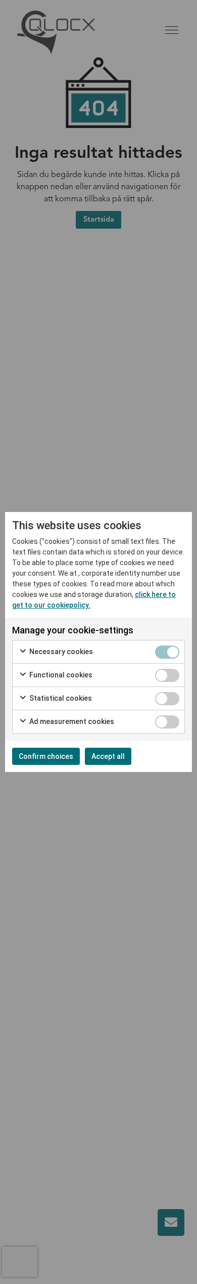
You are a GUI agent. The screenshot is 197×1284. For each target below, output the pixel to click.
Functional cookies (60, 675)
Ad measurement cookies (71, 721)
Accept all (108, 756)
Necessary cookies (60, 652)
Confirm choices (46, 756)
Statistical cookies (60, 698)
